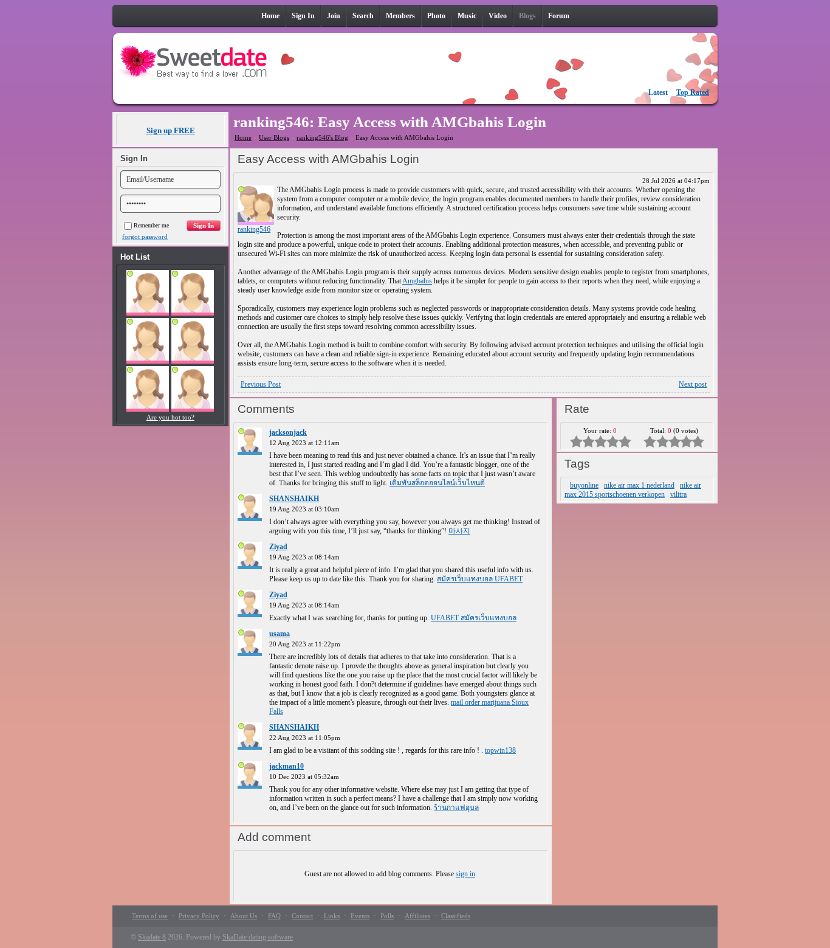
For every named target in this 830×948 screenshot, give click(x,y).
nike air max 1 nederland (639, 485)
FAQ (274, 915)
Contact (302, 915)
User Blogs (274, 137)
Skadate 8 (152, 937)
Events (360, 915)
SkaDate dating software (257, 937)
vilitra (678, 494)
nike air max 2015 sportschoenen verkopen (632, 490)
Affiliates (417, 915)
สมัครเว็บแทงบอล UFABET (480, 579)
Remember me (151, 225)
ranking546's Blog (322, 137)
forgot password (145, 236)
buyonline (584, 485)
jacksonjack (288, 432)
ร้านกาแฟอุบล (456, 807)
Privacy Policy (199, 915)
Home (243, 137)
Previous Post (261, 384)
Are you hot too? (170, 417)
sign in (465, 874)
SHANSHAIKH (294, 498)
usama (279, 633)
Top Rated (692, 92)
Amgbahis (417, 281)
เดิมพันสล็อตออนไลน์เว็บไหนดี (437, 483)
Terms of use (150, 915)
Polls (387, 915)
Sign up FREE (170, 130)
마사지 (459, 531)
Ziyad (278, 546)
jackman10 (286, 766)
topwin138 (500, 750)
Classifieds (455, 915)
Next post (693, 384)
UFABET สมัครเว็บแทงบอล (473, 618)
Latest (658, 92)
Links (332, 915)
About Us (243, 915)
